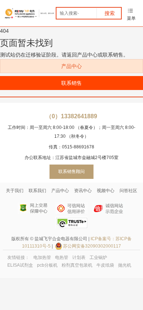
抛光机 (124, 265)
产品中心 (71, 66)
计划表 (78, 257)
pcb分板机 (47, 265)
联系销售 (71, 83)
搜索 (109, 13)
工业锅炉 (98, 257)
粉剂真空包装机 (77, 265)
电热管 (61, 257)
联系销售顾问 (71, 171)
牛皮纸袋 (105, 265)
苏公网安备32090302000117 (92, 246)
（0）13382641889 (71, 116)
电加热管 (42, 257)
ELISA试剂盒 (20, 265)
